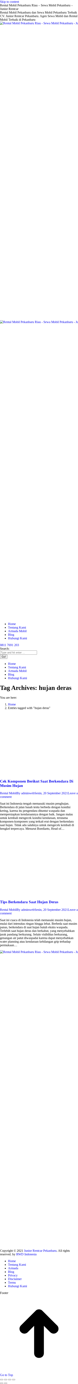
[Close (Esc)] (1, 1379)
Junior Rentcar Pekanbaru (40, 1250)
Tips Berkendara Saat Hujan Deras (29, 902)
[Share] (5, 1379)
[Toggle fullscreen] (9, 1379)
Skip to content (9, 1)
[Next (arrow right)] (5, 1383)
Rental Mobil (8, 793)
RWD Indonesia (26, 1254)
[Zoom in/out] (13, 1379)
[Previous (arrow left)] (1, 1383)
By (25, 793)
